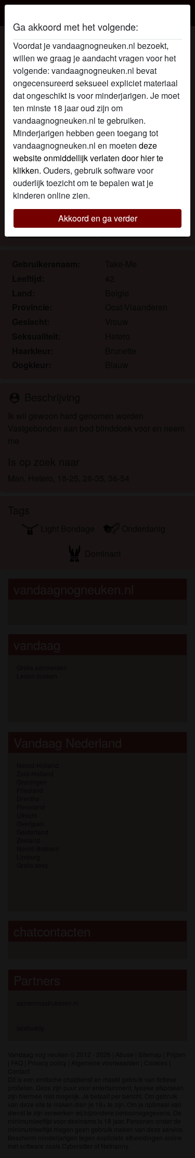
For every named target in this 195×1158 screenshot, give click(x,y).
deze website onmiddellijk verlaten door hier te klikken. (88, 157)
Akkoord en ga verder (97, 218)
